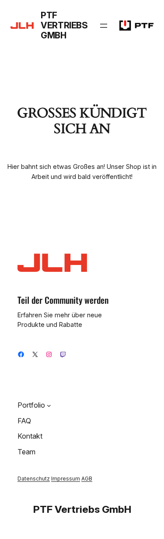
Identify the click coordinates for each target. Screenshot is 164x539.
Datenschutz (33, 479)
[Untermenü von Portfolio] (49, 405)
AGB (86, 479)
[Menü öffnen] (103, 26)
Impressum (65, 479)
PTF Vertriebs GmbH (64, 25)
